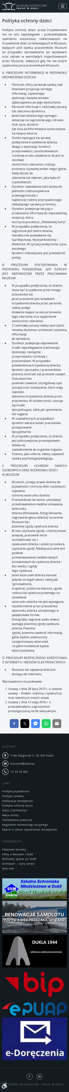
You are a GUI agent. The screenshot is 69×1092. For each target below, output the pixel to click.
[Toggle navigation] (63, 6)
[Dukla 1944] (34, 952)
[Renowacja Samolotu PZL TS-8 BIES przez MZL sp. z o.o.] (34, 918)
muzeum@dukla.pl (22, 763)
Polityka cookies (13, 796)
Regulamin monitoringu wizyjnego (25, 824)
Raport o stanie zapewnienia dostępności (29, 829)
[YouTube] (39, 1076)
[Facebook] (29, 1076)
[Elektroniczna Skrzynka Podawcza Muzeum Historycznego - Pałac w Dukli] (34, 1009)
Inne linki (8, 868)
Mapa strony (10, 815)
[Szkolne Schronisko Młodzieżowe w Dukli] (34, 889)
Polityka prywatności (15, 791)
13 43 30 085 (19, 771)
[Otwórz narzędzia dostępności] (4, 1085)
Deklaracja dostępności (17, 801)
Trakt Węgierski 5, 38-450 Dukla (32, 755)
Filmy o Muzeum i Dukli (17, 854)
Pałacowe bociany (14, 849)
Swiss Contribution (14, 810)
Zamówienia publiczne (17, 820)
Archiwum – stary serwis (18, 863)
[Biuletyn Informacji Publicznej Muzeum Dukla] (34, 985)
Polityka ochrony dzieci (17, 805)
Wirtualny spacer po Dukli (19, 859)
